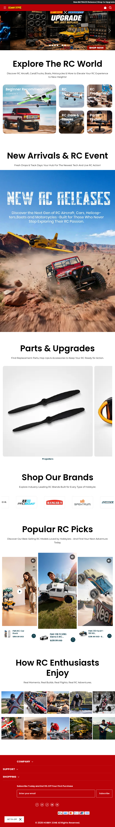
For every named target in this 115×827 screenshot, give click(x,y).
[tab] (50, 45)
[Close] (20, 819)
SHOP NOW (11, 94)
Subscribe (104, 793)
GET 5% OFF (12, 819)
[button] (5, 8)
